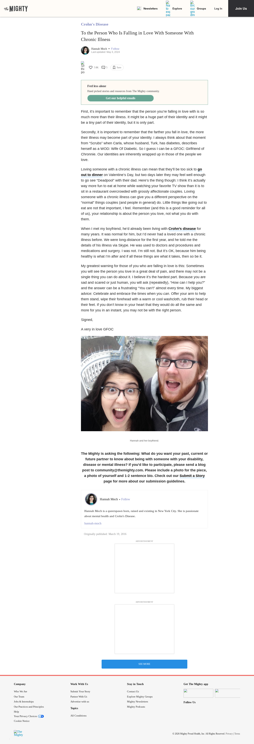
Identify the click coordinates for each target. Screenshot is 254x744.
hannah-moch (92, 523)
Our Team (19, 696)
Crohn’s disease (182, 229)
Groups (201, 8)
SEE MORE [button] (144, 664)
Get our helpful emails (120, 98)
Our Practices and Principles (29, 706)
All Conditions (78, 715)
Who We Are (20, 691)
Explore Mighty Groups (140, 696)
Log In (218, 8)
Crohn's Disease (94, 24)
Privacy (229, 733)
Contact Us (133, 691)
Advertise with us (79, 701)
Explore (177, 8)
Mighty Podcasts (136, 706)
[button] (115, 48)
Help (16, 711)
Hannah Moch (99, 48)
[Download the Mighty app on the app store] (198, 693)
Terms (237, 733)
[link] (16, 8)
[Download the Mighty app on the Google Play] (230, 693)
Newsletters (150, 8)
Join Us (241, 8)
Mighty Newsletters (137, 701)
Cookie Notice (22, 720)
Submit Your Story (80, 691)
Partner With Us (78, 696)
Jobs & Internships (24, 701)
